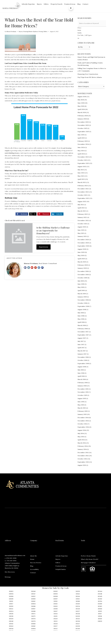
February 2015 (83, 411)
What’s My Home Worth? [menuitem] (89, 559)
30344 (100, 591)
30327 (78, 611)
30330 (78, 616)
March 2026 (82, 112)
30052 (33, 596)
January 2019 (82, 297)
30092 (55, 591)
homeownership (38, 59)
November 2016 (83, 357)
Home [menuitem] (32, 559)
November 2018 (83, 300)
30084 (33, 628)
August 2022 (82, 201)
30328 (78, 614)
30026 (11, 614)
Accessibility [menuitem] (34, 569)
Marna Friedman (11, 31)
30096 (55, 596)
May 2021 (81, 233)
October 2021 (82, 224)
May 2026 (81, 106)
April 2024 (81, 154)
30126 (56, 624)
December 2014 (83, 417)
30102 (55, 604)
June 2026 (81, 103)
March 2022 (82, 211)
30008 (11, 596)
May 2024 (81, 150)
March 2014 (82, 443)
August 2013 (82, 465)
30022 (11, 609)
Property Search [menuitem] (56, 4)
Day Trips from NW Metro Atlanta (90, 77)
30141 (78, 594)
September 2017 (83, 335)
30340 (78, 628)
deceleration (68, 191)
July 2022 (81, 204)
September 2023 (83, 163)
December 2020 (83, 239)
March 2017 (82, 351)
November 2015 (83, 392)
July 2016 (81, 370)
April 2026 (81, 109)
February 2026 (83, 115)
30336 (78, 621)
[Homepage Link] (11, 6)
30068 (33, 611)
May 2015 (81, 405)
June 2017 (81, 344)
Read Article (43, 247)
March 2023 (82, 182)
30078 (33, 621)
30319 (78, 604)
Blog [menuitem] (78, 4)
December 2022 (83, 189)
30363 (100, 606)
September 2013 (83, 462)
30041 (11, 624)
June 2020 (81, 252)
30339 (78, 626)
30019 (11, 606)
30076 (33, 619)
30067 (33, 609)
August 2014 (82, 430)
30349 (100, 596)
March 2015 (82, 408)
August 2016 (82, 367)
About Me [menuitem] (33, 556)
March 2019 (82, 293)
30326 (78, 609)
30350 (100, 599)
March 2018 (82, 325)
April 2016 (81, 376)
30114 (55, 614)
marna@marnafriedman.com (15, 555)
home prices (68, 153)
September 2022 (83, 198)
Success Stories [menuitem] (35, 562)
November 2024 (83, 144)
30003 (11, 591)
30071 (33, 614)
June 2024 (81, 147)
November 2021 (83, 220)
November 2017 (83, 332)
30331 (78, 619)
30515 (100, 611)
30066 (33, 606)
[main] (55, 243)
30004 (11, 594)
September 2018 (83, 306)
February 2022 (83, 214)
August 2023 (82, 166)
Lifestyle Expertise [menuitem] (28, 4)
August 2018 (82, 309)
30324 (78, 606)
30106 (55, 609)
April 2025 (81, 138)
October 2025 (82, 128)
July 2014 (81, 433)
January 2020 (82, 268)
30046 (33, 591)
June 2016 (81, 373)
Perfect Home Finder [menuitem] (88, 556)
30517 (100, 614)
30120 (55, 619)
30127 (55, 626)
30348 (100, 594)
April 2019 (81, 290)
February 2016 (83, 382)
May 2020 (81, 255)
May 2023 (81, 176)
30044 (11, 628)
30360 (100, 604)
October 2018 (82, 303)
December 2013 (83, 452)
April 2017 (81, 347)
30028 (11, 616)
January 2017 (82, 354)
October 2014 (82, 424)
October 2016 (82, 360)
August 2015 (82, 398)
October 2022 (82, 195)
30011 (11, 601)
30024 (11, 611)
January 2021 (82, 236)
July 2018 (81, 313)
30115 (55, 616)
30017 (11, 604)
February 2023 (83, 185)
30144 (78, 596)
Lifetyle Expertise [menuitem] (62, 556)
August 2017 (82, 338)
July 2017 (81, 341)
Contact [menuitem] (85, 4)
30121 (55, 621)
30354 (100, 601)
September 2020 (83, 246)
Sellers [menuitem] (46, 4)
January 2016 (82, 386)
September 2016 (83, 363)
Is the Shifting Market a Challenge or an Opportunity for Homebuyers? (53, 230)
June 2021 (81, 230)
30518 (100, 616)
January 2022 (82, 217)
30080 (33, 624)
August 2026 (82, 96)
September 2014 (83, 427)
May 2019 (81, 287)
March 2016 (82, 379)
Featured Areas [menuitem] (69, 4)
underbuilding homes (12, 153)
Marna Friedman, (40, 263)
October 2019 (82, 278)
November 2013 (83, 455)
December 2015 (83, 389)
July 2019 (81, 281)
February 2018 (83, 328)
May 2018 (81, 319)
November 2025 (83, 125)
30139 (78, 591)
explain (30, 74)
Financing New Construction (88, 74)
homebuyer (28, 54)
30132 (56, 628)
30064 (33, 604)
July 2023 (81, 170)
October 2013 (82, 459)
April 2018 (81, 322)
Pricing (41, 31)
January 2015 (82, 414)
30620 (100, 621)
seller (34, 54)
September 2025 (83, 131)
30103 (55, 606)
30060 (33, 599)
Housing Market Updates (30, 31)
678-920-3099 (11, 558)
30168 (78, 601)
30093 (55, 594)
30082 (33, 626)
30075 (33, 616)
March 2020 (82, 262)
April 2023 (81, 179)
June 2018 (81, 316)
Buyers (21, 31)
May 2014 (81, 436)
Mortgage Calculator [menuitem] (88, 562)
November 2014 (83, 421)
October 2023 (82, 160)
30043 (11, 626)
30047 (33, 594)
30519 (100, 619)
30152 (78, 599)
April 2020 (81, 258)
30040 (11, 621)
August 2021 (82, 227)
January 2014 (82, 449)
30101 (55, 601)
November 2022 (83, 192)
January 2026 (82, 119)
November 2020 (83, 243)
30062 (33, 601)
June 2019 (81, 284)
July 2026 (81, 100)
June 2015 (81, 402)
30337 (78, 624)
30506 (100, 609)
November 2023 (83, 157)
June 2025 (81, 135)
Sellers (45, 31)
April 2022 (81, 208)
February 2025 (83, 141)
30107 (56, 611)
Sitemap (8, 577)
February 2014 (83, 446)
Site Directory (10, 572)
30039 (11, 619)
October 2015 (82, 395)
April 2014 (81, 440)
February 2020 (83, 265)
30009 (11, 599)
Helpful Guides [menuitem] (61, 569)
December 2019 (83, 271)
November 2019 (83, 274)
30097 (55, 599)
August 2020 (82, 249)
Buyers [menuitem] (39, 4)
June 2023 (81, 173)
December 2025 (83, 122)
